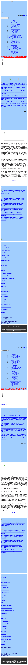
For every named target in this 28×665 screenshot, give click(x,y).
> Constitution (4, 252)
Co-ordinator (15, 31)
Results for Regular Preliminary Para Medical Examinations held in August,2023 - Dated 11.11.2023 (12, 219)
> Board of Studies (5, 257)
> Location (3, 268)
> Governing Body (5, 255)
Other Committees (15, 29)
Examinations (14, 45)
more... (14, 180)
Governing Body (15, 26)
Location (15, 32)
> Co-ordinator (4, 265)
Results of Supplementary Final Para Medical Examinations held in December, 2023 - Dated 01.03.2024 (13, 199)
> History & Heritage (5, 250)
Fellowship (15, 30)
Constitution (15, 25)
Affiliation (14, 34)
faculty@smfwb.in (7, 322)
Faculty (14, 21)
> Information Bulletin (5, 291)
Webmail (14, 327)
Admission (14, 40)
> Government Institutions (6, 275)
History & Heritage (15, 24)
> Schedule (3, 301)
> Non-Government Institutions (7, 278)
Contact (14, 53)
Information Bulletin (15, 42)
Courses (14, 38)
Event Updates (14, 51)
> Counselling (4, 294)
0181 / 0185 (25, 15)
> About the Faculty (5, 247)
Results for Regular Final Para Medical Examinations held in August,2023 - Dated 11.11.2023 (11, 214)
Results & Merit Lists (14, 49)
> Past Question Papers (6, 304)
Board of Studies (15, 27)
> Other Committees (5, 260)
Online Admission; (15, 41)
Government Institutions (15, 36)
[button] (3, 71)
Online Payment (14, 52)
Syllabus (15, 46)
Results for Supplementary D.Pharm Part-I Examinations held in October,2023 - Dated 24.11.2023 (12, 209)
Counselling (15, 43)
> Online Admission (5, 289)
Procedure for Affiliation (15, 35)
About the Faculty (15, 23)
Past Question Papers (15, 48)
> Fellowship (4, 262)
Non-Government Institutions (15, 37)
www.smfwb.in (6, 323)
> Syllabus (3, 299)
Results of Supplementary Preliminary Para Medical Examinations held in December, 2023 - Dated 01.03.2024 (13, 192)
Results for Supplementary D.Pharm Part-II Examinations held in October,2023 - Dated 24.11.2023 (12, 204)
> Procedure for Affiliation (6, 273)
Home (14, 20)
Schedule (15, 47)
